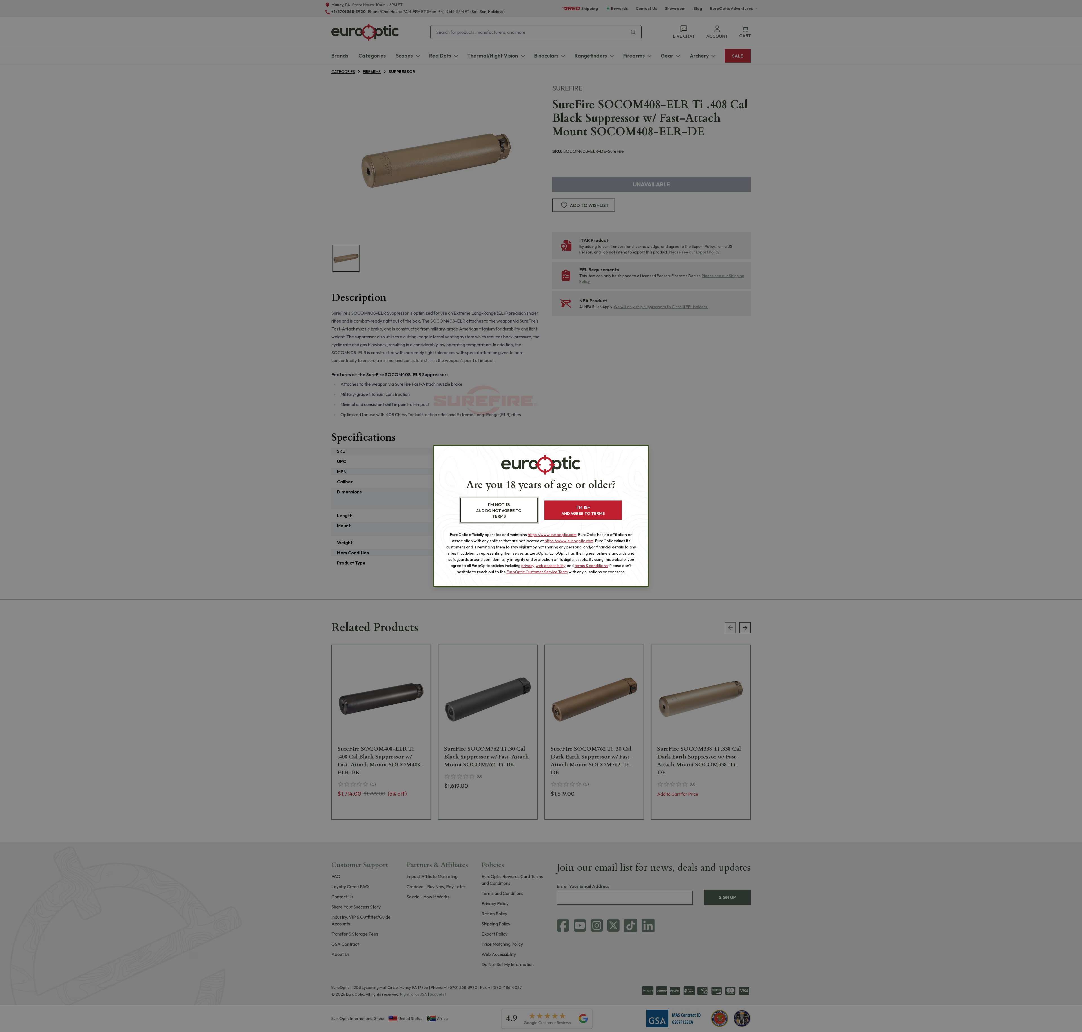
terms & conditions (591, 565)
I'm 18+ (583, 510)
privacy (527, 565)
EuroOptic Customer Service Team (537, 571)
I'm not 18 (499, 510)
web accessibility (550, 565)
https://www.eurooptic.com (552, 534)
